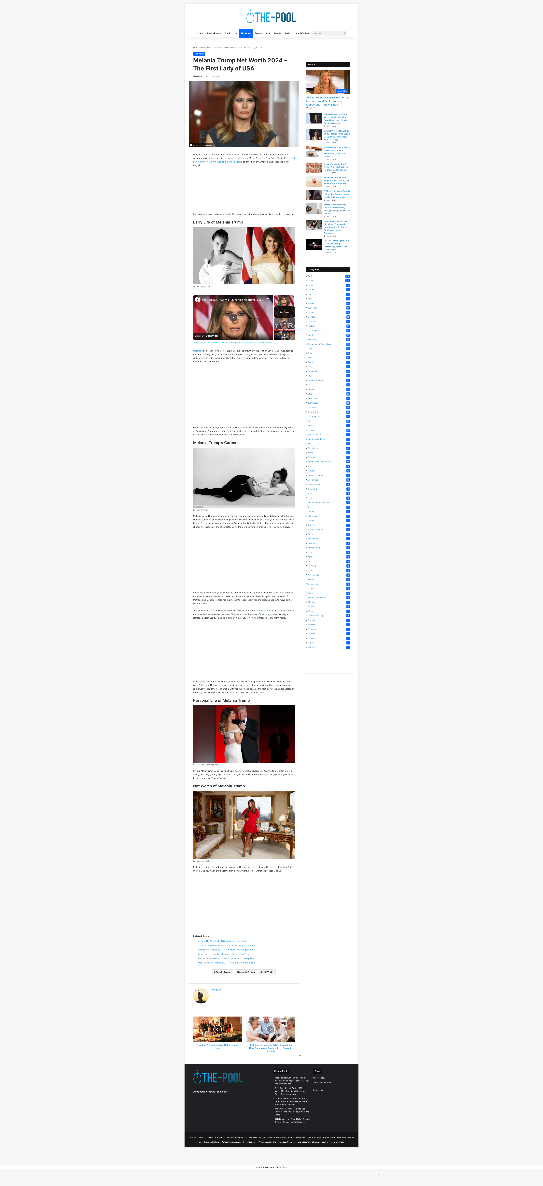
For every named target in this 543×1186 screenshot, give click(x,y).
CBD (310, 367)
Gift (309, 507)
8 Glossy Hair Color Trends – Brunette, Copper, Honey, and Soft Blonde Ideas (337, 194)
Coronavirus (313, 584)
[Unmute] (279, 304)
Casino (311, 290)
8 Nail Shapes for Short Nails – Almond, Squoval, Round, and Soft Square (336, 167)
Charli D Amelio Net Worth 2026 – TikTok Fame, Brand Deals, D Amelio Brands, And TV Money (291, 1101)
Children (311, 457)
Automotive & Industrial (318, 502)
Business (312, 276)
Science (311, 625)
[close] (272, 1175)
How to (311, 498)
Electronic (312, 489)
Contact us (318, 1090)
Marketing (312, 339)
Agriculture (313, 539)
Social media (314, 480)
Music (310, 453)
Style (268, 33)
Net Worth (246, 33)
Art (309, 443)
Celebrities (313, 448)
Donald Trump (223, 972)
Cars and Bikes (315, 412)
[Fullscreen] (292, 304)
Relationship (313, 398)
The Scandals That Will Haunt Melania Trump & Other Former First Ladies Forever (233, 299)
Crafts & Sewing (315, 616)
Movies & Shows (315, 475)
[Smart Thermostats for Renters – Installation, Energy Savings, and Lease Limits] (314, 208)
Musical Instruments (317, 597)
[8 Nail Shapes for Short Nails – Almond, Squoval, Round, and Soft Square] (314, 168)
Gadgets (312, 638)
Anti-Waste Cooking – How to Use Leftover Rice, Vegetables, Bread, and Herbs (292, 1112)
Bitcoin (311, 593)
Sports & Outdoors (316, 439)
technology (313, 403)
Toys (310, 466)
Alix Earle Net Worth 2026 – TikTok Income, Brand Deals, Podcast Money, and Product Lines (327, 101)
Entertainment (214, 33)
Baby (310, 493)
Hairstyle (312, 566)
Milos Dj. (198, 76)
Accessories (313, 575)
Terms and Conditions (322, 1082)
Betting (311, 389)
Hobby (311, 430)
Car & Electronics (316, 330)
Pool (310, 385)
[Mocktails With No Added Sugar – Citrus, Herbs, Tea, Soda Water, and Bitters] (314, 181)
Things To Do (314, 548)
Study (310, 534)
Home (200, 33)
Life (235, 33)
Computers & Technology (319, 344)
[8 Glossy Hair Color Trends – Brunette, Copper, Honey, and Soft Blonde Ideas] (314, 195)
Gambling (312, 317)
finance (311, 321)
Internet (311, 511)
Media (310, 557)
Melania (197, 350)
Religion (311, 634)
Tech (287, 33)
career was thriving (263, 610)
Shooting (312, 602)
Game (310, 312)
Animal (311, 425)
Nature (311, 588)
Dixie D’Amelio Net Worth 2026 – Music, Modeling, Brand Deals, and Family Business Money (290, 1091)
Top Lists (312, 525)
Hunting (311, 606)
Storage (311, 611)
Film (310, 552)
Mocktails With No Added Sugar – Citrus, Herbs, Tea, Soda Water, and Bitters (336, 180)
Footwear (312, 629)
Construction (314, 484)
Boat (310, 561)
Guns (310, 570)
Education (312, 308)
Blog (310, 394)
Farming (311, 647)
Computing (313, 371)
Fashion (311, 326)
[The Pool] (271, 16)
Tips (310, 357)
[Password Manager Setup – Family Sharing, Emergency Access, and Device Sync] (314, 244)
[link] (198, 299)
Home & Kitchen (301, 33)
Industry (311, 471)
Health (311, 285)
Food (227, 33)
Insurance (312, 543)
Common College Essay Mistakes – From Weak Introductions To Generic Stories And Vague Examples (336, 227)
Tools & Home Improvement (320, 462)
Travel (311, 303)
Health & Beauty (315, 529)
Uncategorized (314, 416)
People (258, 33)
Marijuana (312, 516)
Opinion (311, 620)
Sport (310, 335)
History (311, 643)
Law (310, 348)
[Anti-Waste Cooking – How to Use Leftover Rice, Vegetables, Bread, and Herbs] (314, 151)
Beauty (277, 33)
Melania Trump (246, 972)
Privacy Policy (319, 1078)
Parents (311, 520)
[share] (267, 298)
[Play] (275, 304)
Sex (309, 421)
